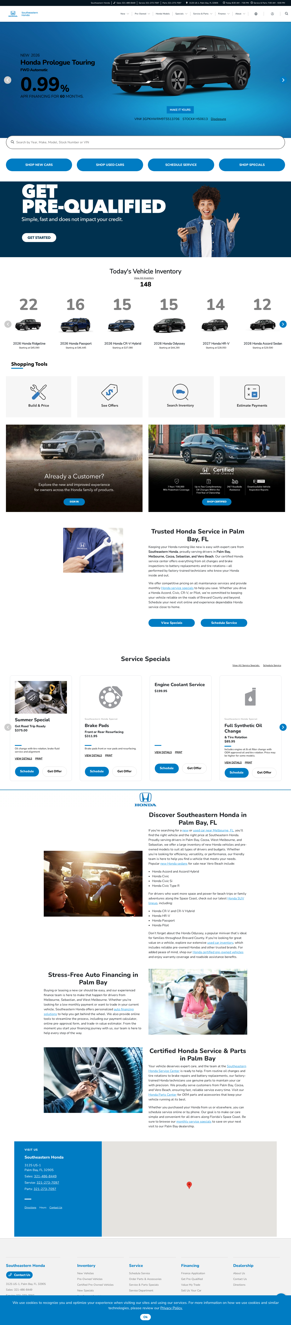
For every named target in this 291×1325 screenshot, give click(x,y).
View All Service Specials (246, 665)
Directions (30, 1207)
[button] (189, 1185)
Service (136, 1265)
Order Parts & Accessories (145, 1279)
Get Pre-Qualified (192, 1279)
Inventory (86, 1265)
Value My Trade (190, 1285)
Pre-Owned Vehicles (90, 1279)
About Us (239, 1273)
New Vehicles (85, 1273)
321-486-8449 (45, 1176)
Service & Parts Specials (144, 1285)
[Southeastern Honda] (24, 13)
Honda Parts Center (162, 1095)
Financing (190, 1265)
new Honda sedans (173, 863)
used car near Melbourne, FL (213, 830)
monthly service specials (193, 1121)
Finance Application (193, 1273)
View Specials (171, 623)
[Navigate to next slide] (288, 80)
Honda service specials (177, 588)
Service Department (141, 1290)
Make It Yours (180, 110)
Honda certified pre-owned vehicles (218, 952)
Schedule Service (224, 623)
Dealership (243, 1265)
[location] (187, 3)
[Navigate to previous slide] (3, 80)
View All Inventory (144, 278)
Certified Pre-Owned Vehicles (95, 1285)
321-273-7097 (48, 1183)
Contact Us (55, 1207)
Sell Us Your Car (191, 1290)
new (185, 830)
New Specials (85, 1290)
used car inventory (220, 943)
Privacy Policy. (171, 1308)
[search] (286, 13)
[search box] (145, 140)
